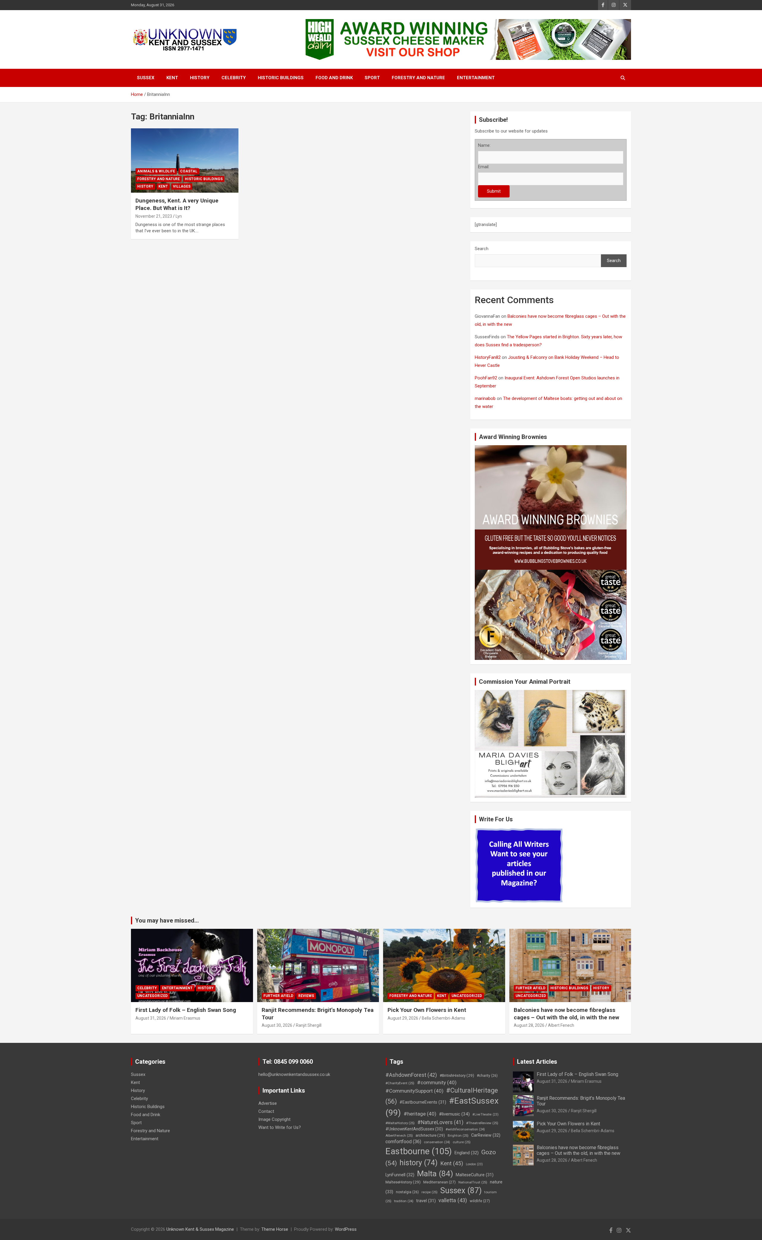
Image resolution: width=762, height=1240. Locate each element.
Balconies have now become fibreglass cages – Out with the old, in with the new (566, 1014)
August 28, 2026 (529, 1025)
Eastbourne (418, 1151)
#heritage (420, 1114)
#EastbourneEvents (422, 1102)
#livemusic (454, 1114)
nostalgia (407, 1192)
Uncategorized (152, 996)
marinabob (485, 398)
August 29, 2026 (403, 1018)
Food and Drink (334, 77)
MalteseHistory (403, 1182)
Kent (172, 77)
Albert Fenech (561, 1025)
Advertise (267, 1103)
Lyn (179, 216)
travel (426, 1200)
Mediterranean (439, 1182)
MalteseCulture (475, 1174)
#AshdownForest (411, 1075)
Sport (372, 77)
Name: (484, 145)
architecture (430, 1135)
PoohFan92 (486, 378)
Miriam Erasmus (185, 1018)
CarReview (485, 1135)
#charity (487, 1076)
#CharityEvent (399, 1083)
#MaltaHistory (400, 1123)
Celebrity (233, 77)
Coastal (188, 171)
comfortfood (403, 1141)
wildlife (480, 1201)
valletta (452, 1200)
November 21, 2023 (153, 216)
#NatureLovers (440, 1122)
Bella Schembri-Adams (443, 1018)
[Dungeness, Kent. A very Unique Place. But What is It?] (185, 160)
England (467, 1152)
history (418, 1162)
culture (462, 1142)
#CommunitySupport (414, 1091)
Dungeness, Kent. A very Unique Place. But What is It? (176, 204)
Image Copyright (274, 1119)
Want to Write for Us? (279, 1127)
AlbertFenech (399, 1135)
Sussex (145, 77)
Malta (435, 1173)
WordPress (346, 1229)
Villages (181, 186)
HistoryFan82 (488, 357)
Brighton (458, 1135)
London (474, 1164)
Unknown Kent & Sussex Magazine (200, 1229)
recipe (429, 1192)
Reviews (306, 996)
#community (437, 1082)
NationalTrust (472, 1182)
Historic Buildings (281, 77)
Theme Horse (274, 1229)
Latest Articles (537, 1061)
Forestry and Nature (418, 77)
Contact (266, 1111)
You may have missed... (167, 920)
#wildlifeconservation (465, 1129)
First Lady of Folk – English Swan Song (185, 1010)
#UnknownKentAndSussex (414, 1129)
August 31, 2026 (150, 1018)
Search (481, 248)
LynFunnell (399, 1174)
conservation (437, 1142)
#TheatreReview (482, 1123)
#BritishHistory (457, 1075)
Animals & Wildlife (156, 171)
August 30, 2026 (277, 1025)
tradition (403, 1201)
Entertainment (476, 77)
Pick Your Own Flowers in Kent (427, 1010)
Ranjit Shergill (308, 1025)
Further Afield (278, 996)
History (200, 77)
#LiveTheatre (485, 1114)
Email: (483, 166)
